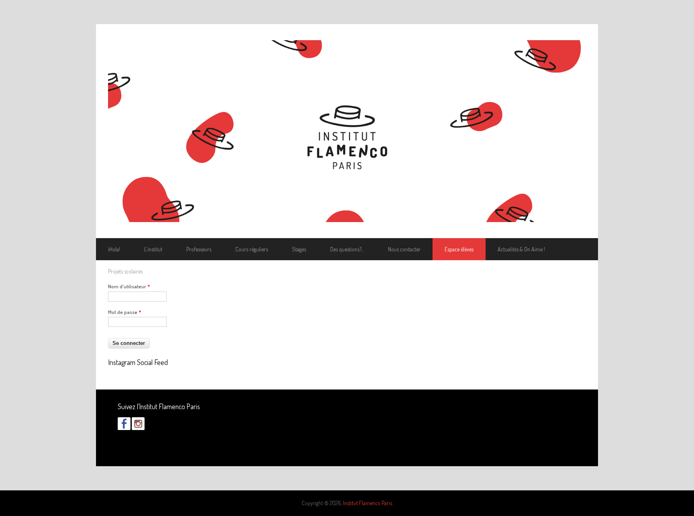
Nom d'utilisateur (129, 286)
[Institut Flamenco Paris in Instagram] (138, 427)
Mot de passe (124, 312)
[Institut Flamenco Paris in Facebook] (124, 427)
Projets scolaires (125, 271)
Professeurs (198, 249)
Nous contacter (404, 249)
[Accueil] (347, 131)
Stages (299, 249)
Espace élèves (459, 249)
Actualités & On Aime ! (521, 249)
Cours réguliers (251, 249)
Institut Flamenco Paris (367, 503)
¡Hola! (114, 249)
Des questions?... (347, 249)
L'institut (153, 249)
